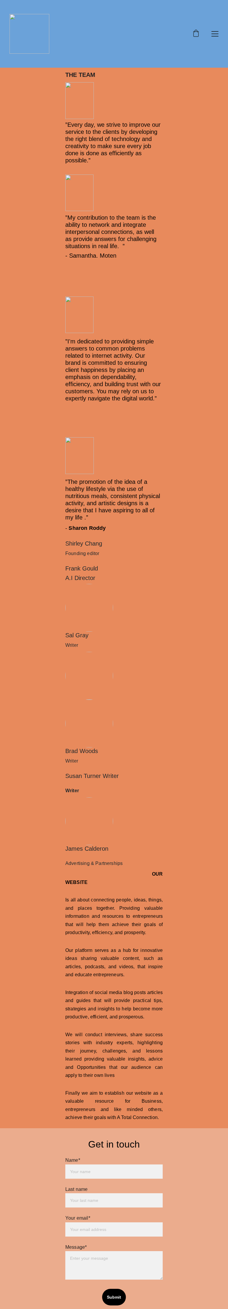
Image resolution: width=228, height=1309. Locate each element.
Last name (76, 1189)
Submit (114, 1297)
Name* (72, 1160)
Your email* (77, 1218)
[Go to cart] (196, 33)
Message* (76, 1247)
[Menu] (214, 34)
